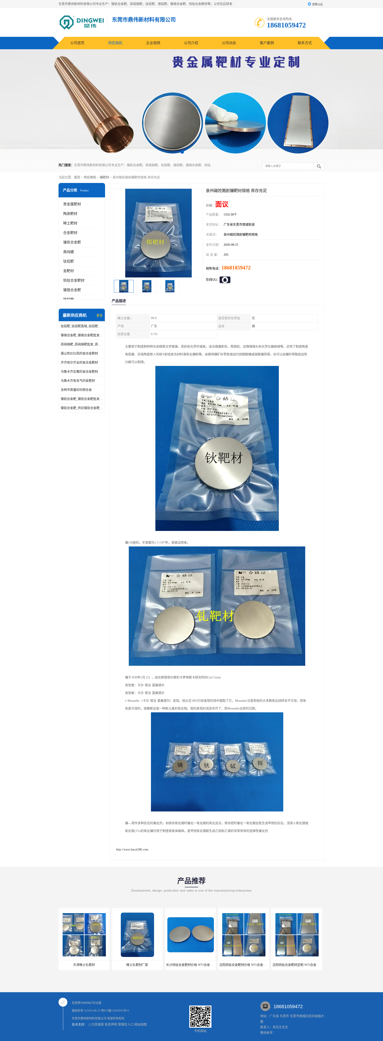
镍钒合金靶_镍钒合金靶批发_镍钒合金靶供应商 (82, 399)
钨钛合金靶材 (73, 280)
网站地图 (140, 1024)
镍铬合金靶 (72, 290)
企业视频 (153, 43)
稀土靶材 (70, 223)
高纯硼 (68, 252)
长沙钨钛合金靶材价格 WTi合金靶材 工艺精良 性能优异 (151, 964)
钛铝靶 (68, 261)
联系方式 (305, 43)
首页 (77, 177)
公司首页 (77, 43)
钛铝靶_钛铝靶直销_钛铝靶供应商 (82, 326)
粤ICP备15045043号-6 (115, 1010)
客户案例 (267, 43)
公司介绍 (191, 43)
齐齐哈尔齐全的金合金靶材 (79, 362)
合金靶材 (70, 233)
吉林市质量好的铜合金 (76, 389)
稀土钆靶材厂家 (84, 964)
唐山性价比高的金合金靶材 (79, 353)
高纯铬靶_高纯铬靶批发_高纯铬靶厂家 (82, 344)
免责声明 (111, 1024)
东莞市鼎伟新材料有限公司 (89, 1018)
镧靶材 (104, 177)
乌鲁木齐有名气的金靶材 (78, 380)
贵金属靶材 (72, 204)
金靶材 (68, 271)
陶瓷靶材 (70, 214)
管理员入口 (125, 1024)
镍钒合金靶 (72, 242)
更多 (99, 315)
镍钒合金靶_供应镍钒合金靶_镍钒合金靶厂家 (82, 408)
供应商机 (115, 43)
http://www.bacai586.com (132, 849)
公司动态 (229, 43)
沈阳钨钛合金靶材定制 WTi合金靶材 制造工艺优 (252, 964)
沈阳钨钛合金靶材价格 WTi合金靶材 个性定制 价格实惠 (204, 964)
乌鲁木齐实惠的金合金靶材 (79, 371)
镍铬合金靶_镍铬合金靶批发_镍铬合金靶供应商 (82, 335)
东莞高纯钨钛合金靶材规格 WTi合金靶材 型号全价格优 (310, 964)
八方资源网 (96, 1024)
